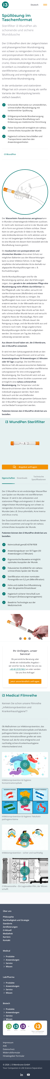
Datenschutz (9, 1049)
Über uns (7, 911)
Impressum (8, 1042)
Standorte (7, 923)
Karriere (6, 937)
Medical (6, 950)
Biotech (6, 1003)
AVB (5, 1046)
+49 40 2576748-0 (17, 669)
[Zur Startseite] (5, 4)
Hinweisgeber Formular (13, 1056)
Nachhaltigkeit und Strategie (16, 920)
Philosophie (8, 917)
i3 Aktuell (7, 930)
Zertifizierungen (10, 927)
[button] (20, 638)
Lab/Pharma (8, 977)
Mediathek (8, 933)
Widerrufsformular (11, 1052)
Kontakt (6, 940)
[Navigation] (45, 5)
